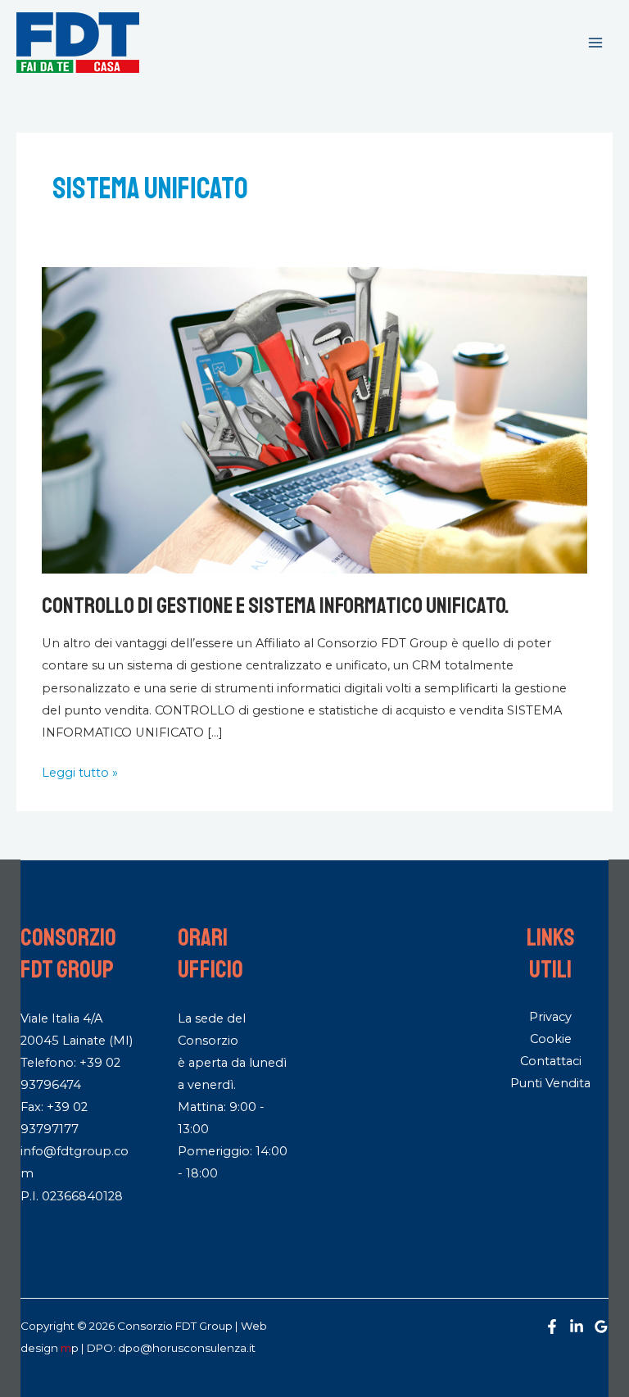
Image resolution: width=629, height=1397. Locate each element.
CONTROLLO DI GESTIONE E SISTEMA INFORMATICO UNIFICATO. (275, 605)
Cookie (551, 1039)
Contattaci (550, 1061)
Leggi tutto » (80, 771)
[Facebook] (552, 1326)
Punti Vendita (550, 1083)
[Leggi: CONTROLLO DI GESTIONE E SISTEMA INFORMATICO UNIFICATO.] (314, 419)
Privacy (550, 1016)
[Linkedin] (576, 1326)
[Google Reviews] (601, 1326)
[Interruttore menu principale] (595, 42)
